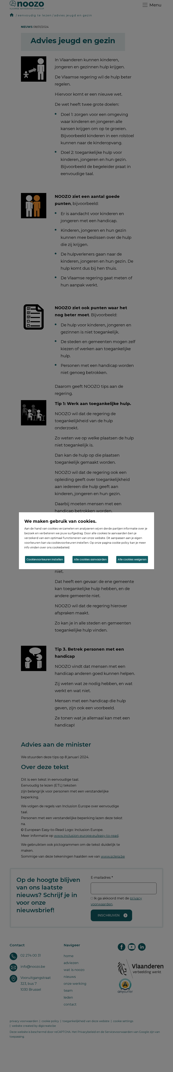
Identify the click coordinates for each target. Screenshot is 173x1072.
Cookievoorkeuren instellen (45, 559)
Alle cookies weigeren (132, 559)
